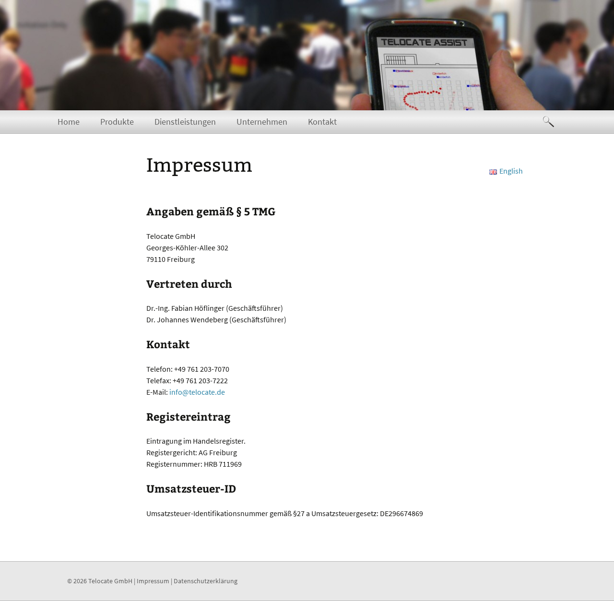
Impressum (153, 581)
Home (69, 121)
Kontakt (322, 121)
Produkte (117, 121)
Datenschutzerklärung (205, 581)
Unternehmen (261, 121)
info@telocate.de (197, 392)
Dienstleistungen (185, 121)
